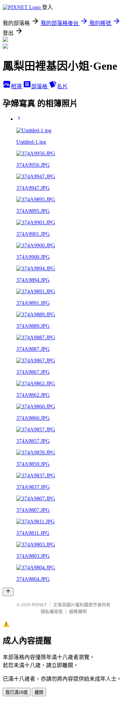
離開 (39, 692)
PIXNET (39, 604)
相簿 (17, 86)
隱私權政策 (52, 611)
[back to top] (8, 592)
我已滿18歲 (16, 692)
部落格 (40, 86)
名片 (62, 86)
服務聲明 (78, 611)
